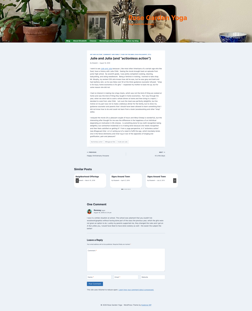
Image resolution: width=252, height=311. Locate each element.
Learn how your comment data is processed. (136, 290)
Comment (92, 251)
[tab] (122, 189)
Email (117, 277)
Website (145, 277)
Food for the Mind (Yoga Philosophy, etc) (136, 54)
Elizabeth (95, 63)
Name (91, 277)
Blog (68, 41)
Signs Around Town (121, 176)
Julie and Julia (106, 69)
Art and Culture (96, 54)
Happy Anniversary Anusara (98, 154)
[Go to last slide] (77, 180)
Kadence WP (146, 305)
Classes (93, 41)
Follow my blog (132, 41)
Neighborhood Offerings (87, 176)
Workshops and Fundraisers (111, 41)
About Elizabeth (80, 41)
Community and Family (111, 54)
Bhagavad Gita (110, 142)
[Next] (174, 180)
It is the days (160, 154)
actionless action (97, 142)
